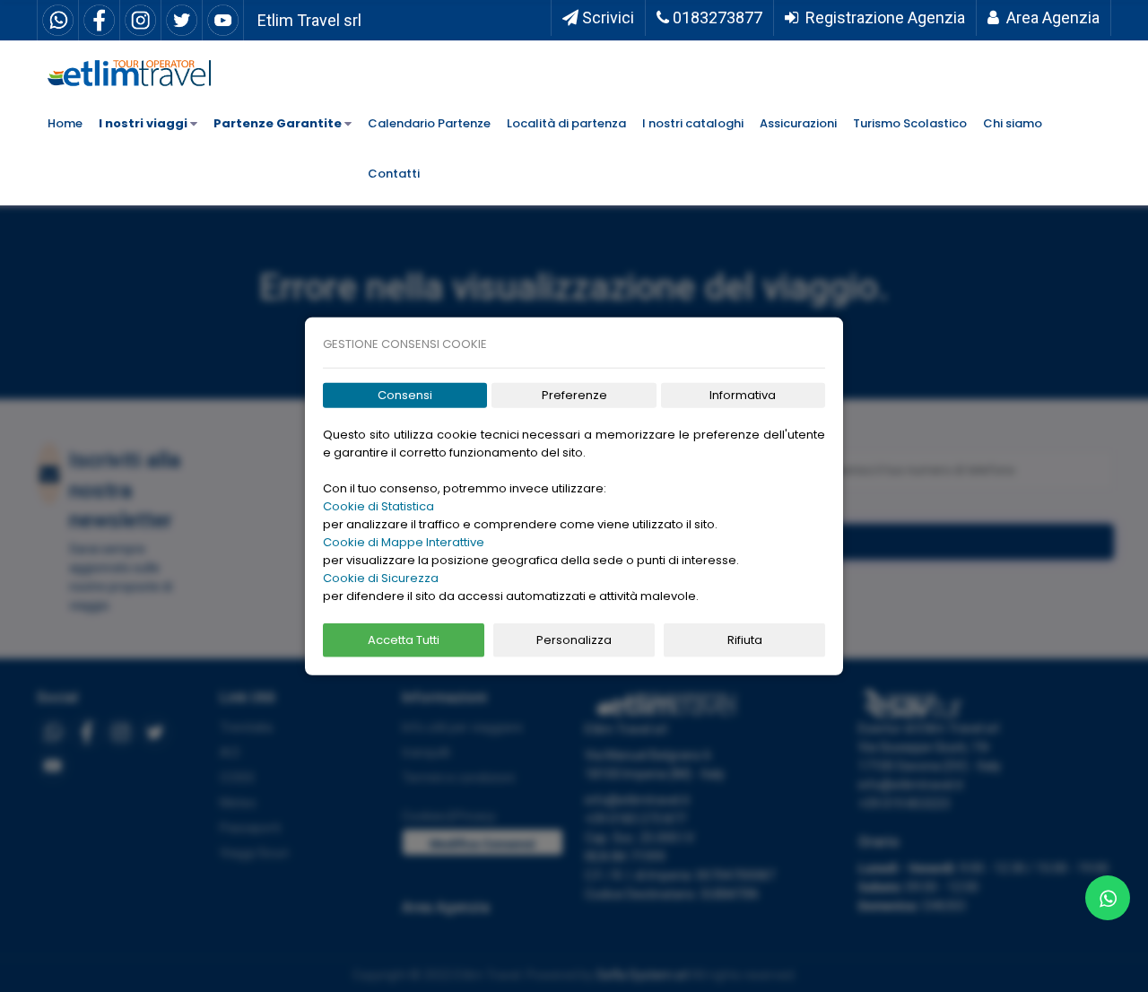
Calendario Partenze (429, 123)
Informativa (742, 395)
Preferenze (574, 395)
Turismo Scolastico (910, 123)
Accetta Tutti (403, 639)
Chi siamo (1012, 123)
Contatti (394, 173)
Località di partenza (566, 123)
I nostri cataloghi (693, 123)
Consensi (405, 395)
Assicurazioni (798, 123)
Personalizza (574, 639)
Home (65, 123)
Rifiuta (744, 639)
